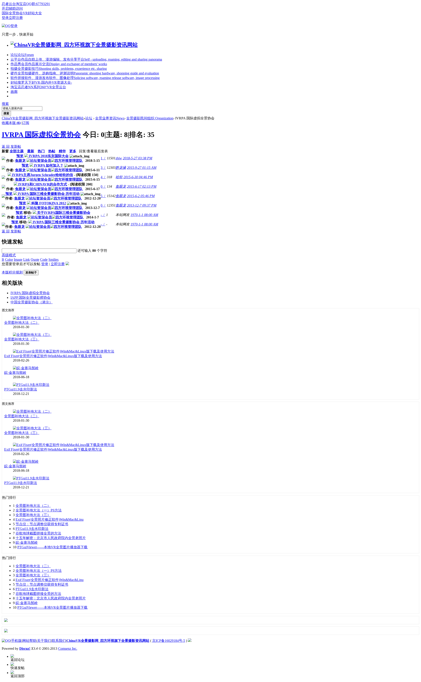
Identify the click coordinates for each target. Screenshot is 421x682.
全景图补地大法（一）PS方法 (39, 510)
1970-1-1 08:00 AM (144, 215)
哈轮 (119, 177)
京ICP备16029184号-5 (168, 640)
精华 (62, 151)
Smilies (53, 259)
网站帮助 (29, 640)
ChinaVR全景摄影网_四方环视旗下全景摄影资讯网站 (43, 118)
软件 (85, 78)
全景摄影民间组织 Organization (149, 118)
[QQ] (6, 640)
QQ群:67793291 (38, 4)
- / (103, 215)
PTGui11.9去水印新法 (20, 389)
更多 (72, 151)
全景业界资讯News (109, 118)
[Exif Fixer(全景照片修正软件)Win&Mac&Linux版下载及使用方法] (63, 351)
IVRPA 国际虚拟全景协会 (41, 135)
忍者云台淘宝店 (14, 4)
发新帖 (16, 146)
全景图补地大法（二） (21, 322)
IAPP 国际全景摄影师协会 (30, 297)
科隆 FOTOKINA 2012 (48, 203)
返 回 (6, 146)
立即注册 (16, 18)
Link (26, 259)
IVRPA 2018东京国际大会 (49, 156)
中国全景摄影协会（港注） (32, 302)
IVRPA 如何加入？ (48, 165)
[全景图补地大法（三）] (32, 335)
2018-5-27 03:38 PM (137, 158)
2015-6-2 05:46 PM (141, 196)
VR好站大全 (32, 13)
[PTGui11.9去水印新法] (31, 385)
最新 (30, 151)
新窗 (5, 151)
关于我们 (44, 640)
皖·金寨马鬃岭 (15, 372)
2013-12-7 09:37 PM (141, 205)
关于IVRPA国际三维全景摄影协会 (63, 212)
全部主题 (17, 151)
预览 (19, 156)
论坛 (22, 55)
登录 (5, 18)
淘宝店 (38, 87)
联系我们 (59, 640)
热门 (41, 151)
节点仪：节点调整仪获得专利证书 (42, 524)
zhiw (119, 158)
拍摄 (59, 68)
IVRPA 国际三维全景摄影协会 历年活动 (49, 194)
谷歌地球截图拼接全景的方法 (38, 533)
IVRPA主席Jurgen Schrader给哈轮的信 (42, 175)
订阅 (25, 123)
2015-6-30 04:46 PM (138, 177)
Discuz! (24, 648)
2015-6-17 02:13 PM (141, 186)
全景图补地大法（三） (21, 339)
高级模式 (9, 255)
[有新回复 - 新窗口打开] (26, 156)
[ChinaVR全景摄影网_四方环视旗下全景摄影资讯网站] (74, 45)
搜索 (5, 104)
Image (18, 259)
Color (9, 259)
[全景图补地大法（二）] (32, 318)
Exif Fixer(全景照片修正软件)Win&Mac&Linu (50, 519)
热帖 (51, 151)
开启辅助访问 (12, 8)
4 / (103, 177)
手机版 (16, 640)
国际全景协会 (12, 13)
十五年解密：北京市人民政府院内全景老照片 (51, 538)
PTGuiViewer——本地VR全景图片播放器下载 (52, 547)
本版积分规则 (12, 272)
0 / (103, 186)
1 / (103, 158)
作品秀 (59, 64)
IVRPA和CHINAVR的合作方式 (42, 184)
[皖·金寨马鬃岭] (26, 368)
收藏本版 (11, 123)
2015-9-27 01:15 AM (141, 167)
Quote (35, 259)
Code (44, 259)
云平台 (86, 59)
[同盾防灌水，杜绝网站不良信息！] (189, 640)
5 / (103, 196)
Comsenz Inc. (67, 648)
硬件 (85, 73)
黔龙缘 (121, 167)
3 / (103, 167)
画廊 (14, 92)
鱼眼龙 (20, 160)
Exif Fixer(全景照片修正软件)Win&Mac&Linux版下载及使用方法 (53, 356)
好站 (41, 82)
